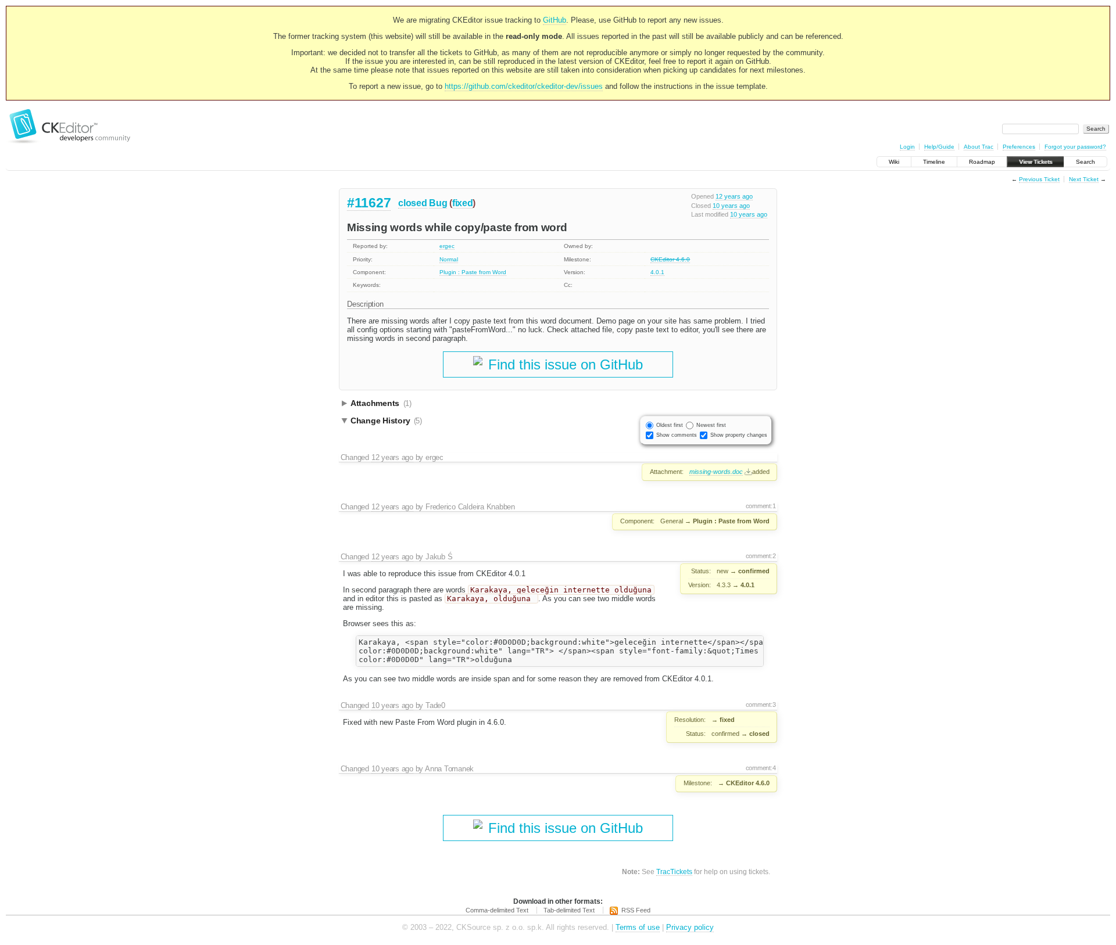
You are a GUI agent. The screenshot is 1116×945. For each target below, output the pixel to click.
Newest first (711, 425)
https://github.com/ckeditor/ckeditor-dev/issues (524, 86)
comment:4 (761, 767)
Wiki (894, 162)
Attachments (381, 403)
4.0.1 (657, 272)
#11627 (369, 202)
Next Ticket (1084, 179)
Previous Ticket (1039, 179)
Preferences (1019, 146)
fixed (462, 203)
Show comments (676, 435)
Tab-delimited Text (569, 910)
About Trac (978, 146)
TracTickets (674, 871)
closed (412, 203)
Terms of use (638, 927)
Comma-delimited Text (497, 910)
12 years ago (734, 196)
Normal (448, 259)
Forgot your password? (1075, 146)
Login (907, 146)
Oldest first (669, 425)
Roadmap (982, 162)
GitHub (554, 20)
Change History (386, 420)
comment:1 (761, 505)
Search (1085, 162)
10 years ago (731, 205)
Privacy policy (690, 927)
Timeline (934, 162)
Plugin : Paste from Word (472, 272)
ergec (447, 246)
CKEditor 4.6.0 (670, 259)
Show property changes (738, 435)
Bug (438, 203)
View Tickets (1035, 162)
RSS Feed (635, 910)
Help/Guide (939, 146)
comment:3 (761, 704)
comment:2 (761, 555)
